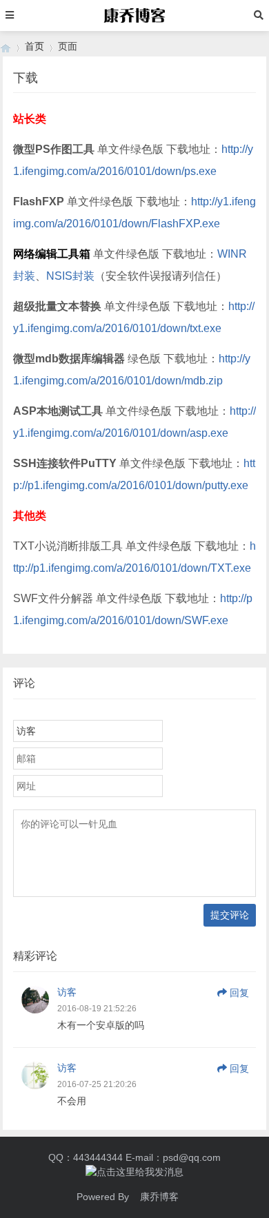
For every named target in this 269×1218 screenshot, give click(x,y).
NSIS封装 (70, 276)
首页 (34, 46)
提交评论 (229, 914)
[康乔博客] (5, 46)
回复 (239, 992)
